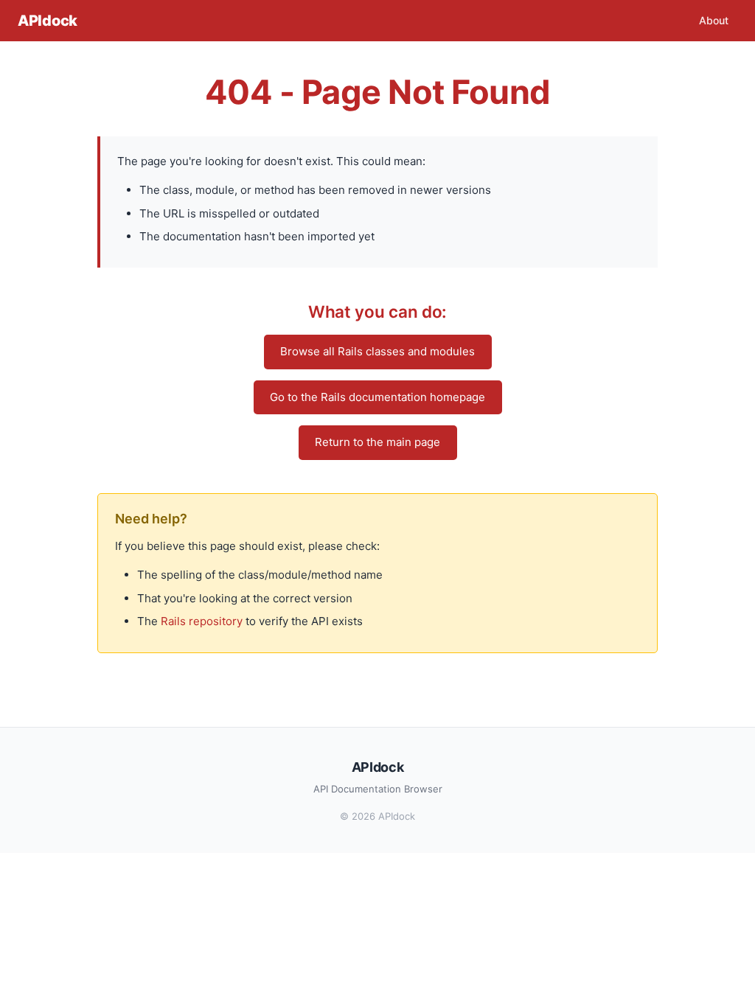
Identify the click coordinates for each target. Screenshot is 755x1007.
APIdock (47, 20)
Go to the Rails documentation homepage (377, 397)
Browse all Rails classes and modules (377, 351)
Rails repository (202, 621)
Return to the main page (377, 442)
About (713, 20)
